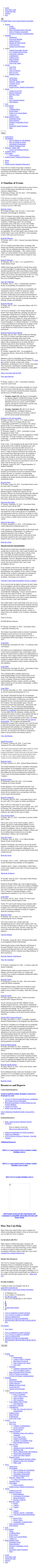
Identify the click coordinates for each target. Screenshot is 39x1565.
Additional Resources (8, 1142)
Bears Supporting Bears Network (20, 30)
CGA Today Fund (19, 1437)
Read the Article (6, 209)
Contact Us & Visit (15, 91)
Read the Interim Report (9, 1065)
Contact (15, 1507)
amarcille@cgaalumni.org (9, 1288)
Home (7, 160)
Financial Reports (19, 1498)
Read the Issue (5, 482)
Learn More (5, 643)
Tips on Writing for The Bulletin (19, 140)
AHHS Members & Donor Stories (24, 1459)
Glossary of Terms (11, 1106)
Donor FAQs (17, 1518)
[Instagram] (5, 1309)
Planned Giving (14, 74)
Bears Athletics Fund (12, 117)
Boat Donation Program (21, 1442)
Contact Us (13, 115)
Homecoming (17, 1357)
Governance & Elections (21, 1496)
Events (11, 26)
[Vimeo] (5, 1306)
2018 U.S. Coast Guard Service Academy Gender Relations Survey (19, 1151)
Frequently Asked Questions (18, 126)
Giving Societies (18, 1428)
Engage (7, 24)
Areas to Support (14, 70)
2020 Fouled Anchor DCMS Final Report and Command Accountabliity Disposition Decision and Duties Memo (19, 1215)
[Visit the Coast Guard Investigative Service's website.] (19, 580)
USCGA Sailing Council (21, 1370)
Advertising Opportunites (17, 144)
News (7, 76)
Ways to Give (13, 72)
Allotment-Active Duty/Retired (23, 1448)
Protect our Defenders (12, 1134)
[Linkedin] (5, 1304)
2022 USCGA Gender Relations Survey (19, 1177)
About (7, 89)
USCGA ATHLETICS (12, 1317)
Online (15, 1446)
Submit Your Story (7, 741)
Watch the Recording (8, 502)
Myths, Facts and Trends (13, 1108)
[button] (17, 212)
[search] (2, 19)
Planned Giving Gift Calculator (23, 1461)
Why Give (12, 69)
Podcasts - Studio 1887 (16, 82)
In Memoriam (13, 61)
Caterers (16, 1505)
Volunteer (12, 28)
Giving (7, 65)
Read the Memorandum (8, 1045)
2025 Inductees (18, 1404)
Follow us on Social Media (18, 113)
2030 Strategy (13, 102)
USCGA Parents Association (18, 32)
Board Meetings (18, 1494)
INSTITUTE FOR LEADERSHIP (16, 1318)
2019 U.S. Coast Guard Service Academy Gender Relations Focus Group (19, 1164)
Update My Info (10, 11)
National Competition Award (18, 122)
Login (7, 8)
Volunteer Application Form (22, 1368)
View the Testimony (7, 282)
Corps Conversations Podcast (18, 150)
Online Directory (14, 41)
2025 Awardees (18, 1400)
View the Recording (7, 815)
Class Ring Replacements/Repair (24, 1514)
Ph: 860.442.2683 (11, 1297)
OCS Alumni (9, 106)
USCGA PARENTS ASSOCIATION (17, 1313)
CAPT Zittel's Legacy (20, 1396)
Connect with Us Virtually (22, 1359)
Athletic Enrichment (20, 1439)
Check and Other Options (21, 1455)
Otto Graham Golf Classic (21, 1363)
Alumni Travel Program (17, 46)
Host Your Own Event (20, 1361)
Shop (11, 96)
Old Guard (16, 1365)
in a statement (11, 710)
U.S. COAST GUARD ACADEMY (17, 1315)
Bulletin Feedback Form (17, 146)
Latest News (13, 78)
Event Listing (13, 111)
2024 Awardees (18, 1398)
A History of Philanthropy (21, 1426)
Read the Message (7, 238)
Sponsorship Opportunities (22, 1453)
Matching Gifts (18, 1450)
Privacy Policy (18, 1520)
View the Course (6, 837)
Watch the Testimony (8, 873)
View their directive (7, 376)
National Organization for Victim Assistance (19, 1132)
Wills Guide (17, 1463)
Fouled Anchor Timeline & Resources (21, 87)
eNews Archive (14, 155)
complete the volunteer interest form (12, 1253)
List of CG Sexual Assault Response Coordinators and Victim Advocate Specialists (21, 1100)
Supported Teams (15, 119)
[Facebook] (5, 1302)
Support (7, 13)
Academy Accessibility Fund (22, 1440)
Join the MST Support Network (11, 1017)
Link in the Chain (15, 63)
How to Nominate (19, 1394)
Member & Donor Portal (17, 43)
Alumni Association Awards (18, 50)
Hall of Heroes (14, 59)
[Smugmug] (12, 1307)
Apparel (16, 1511)
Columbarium (13, 56)
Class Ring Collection (16, 54)
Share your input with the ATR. (11, 373)
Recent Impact (18, 1429)
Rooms (15, 1503)
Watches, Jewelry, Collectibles (23, 1513)
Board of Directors (15, 93)
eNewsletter (13, 85)
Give (6, 104)
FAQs (11, 98)
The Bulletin (13, 80)
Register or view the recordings (11, 418)
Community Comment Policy (23, 1522)
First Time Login (10, 10)
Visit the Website (6, 935)
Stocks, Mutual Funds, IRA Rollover (25, 1452)
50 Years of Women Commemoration (21, 34)
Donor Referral (14, 120)
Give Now (12, 67)
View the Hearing (6, 736)
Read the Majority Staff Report (11, 956)
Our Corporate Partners (16, 100)
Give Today (9, 1329)
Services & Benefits (15, 39)
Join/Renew (13, 37)
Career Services (14, 45)
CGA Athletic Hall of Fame (18, 52)
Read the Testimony (7, 797)
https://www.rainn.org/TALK (18, 1129)
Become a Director (19, 1500)
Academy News (14, 83)
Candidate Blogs (14, 109)
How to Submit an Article (17, 142)
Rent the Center (14, 94)
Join (6, 15)
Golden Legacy (14, 58)
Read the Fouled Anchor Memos (11, 333)
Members (8, 35)
